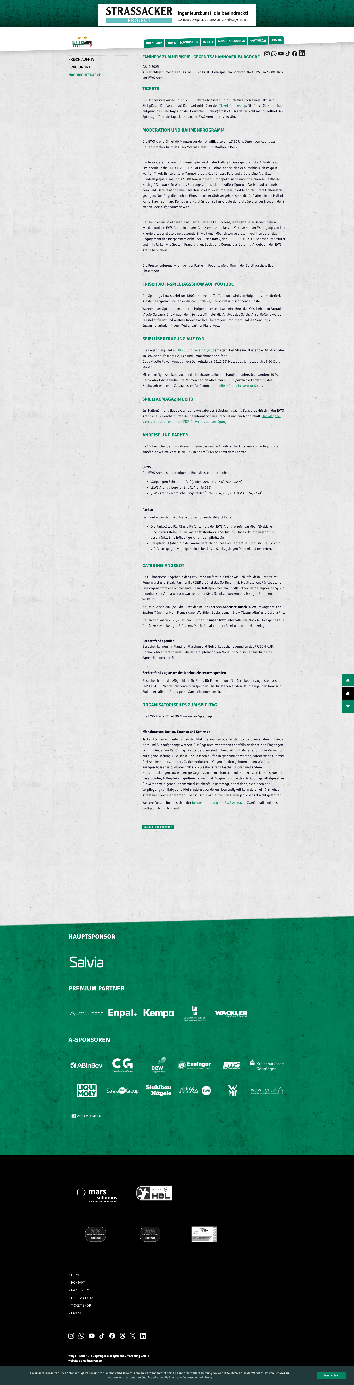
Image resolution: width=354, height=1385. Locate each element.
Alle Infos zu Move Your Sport (240, 386)
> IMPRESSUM (78, 1290)
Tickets (208, 42)
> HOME (74, 1275)
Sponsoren (237, 41)
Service (276, 40)
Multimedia (258, 40)
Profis (171, 43)
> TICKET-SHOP (79, 1305)
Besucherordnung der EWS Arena (216, 803)
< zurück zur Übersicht (157, 827)
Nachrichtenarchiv (86, 75)
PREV (348, 680)
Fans (221, 41)
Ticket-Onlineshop (232, 105)
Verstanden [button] (331, 1375)
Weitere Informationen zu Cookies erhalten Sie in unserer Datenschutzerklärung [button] (160, 1377)
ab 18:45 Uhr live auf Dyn (191, 350)
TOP (348, 693)
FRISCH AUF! (154, 43)
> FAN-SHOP (77, 1313)
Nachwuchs (189, 42)
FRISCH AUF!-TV (81, 59)
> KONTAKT (76, 1282)
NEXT (348, 706)
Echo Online (79, 67)
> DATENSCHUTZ (80, 1298)
